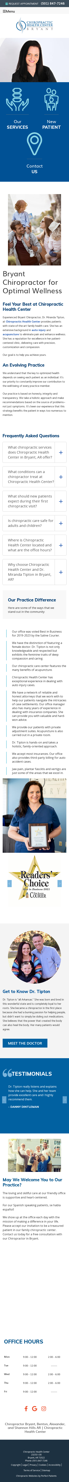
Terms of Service (32, 1470)
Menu (10, 11)
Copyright (16, 1464)
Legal (25, 1464)
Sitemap (46, 1470)
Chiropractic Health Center (23, 321)
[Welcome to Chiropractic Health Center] (34, 33)
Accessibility (54, 1464)
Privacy (33, 1464)
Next (58, 883)
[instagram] (44, 1410)
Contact (35, 168)
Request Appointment (23, 3)
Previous (11, 883)
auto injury (39, 330)
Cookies (43, 1464)
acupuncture (11, 334)
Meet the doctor (25, 1043)
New (51, 124)
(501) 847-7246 (53, 3)
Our (17, 124)
